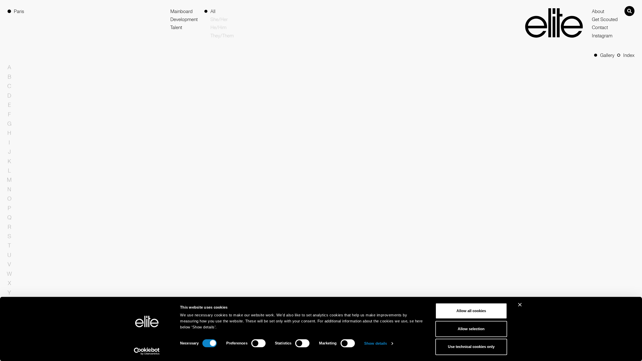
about (598, 11)
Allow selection (471, 329)
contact (600, 27)
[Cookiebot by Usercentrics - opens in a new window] (147, 351)
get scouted (604, 19)
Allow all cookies (471, 311)
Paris (19, 11)
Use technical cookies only (471, 347)
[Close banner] (520, 308)
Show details (375, 343)
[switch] (258, 343)
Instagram (602, 35)
